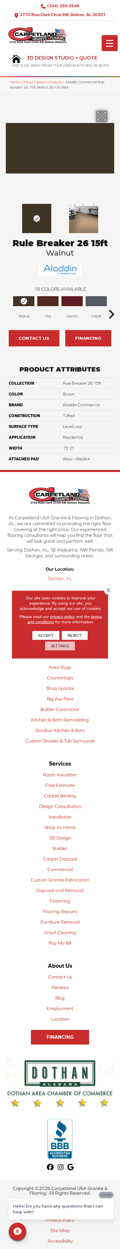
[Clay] (48, 301)
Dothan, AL (60, 578)
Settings (60, 646)
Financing (88, 338)
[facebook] (50, 1167)
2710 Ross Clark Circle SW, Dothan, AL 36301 (62, 14)
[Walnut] (24, 301)
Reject (75, 635)
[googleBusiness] (71, 1167)
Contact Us (34, 338)
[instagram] (61, 1167)
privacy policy (62, 616)
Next (111, 215)
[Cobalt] (96, 301)
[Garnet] (72, 301)
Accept (46, 635)
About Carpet (34, 82)
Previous (9, 215)
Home (15, 82)
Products (55, 82)
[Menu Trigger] (110, 43)
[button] (60, 1037)
